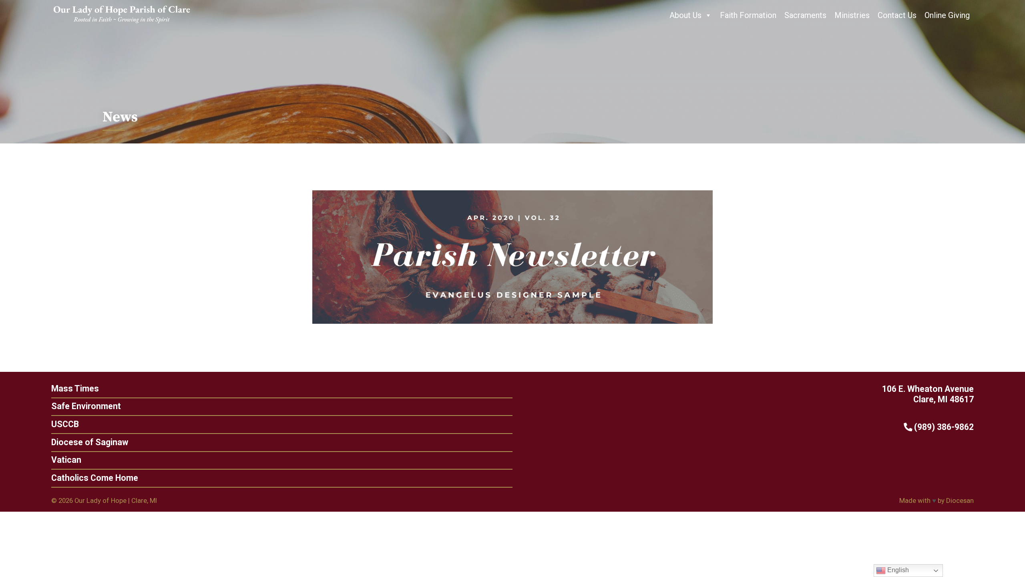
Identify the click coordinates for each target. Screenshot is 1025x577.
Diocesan (960, 500)
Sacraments (805, 15)
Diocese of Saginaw (89, 442)
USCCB (65, 424)
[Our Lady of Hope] (121, 24)
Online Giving (947, 15)
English (897, 570)
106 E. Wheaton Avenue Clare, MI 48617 (928, 394)
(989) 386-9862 (943, 427)
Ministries (852, 15)
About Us (685, 15)
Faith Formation (748, 15)
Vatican (66, 459)
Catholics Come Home (94, 477)
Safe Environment (86, 406)
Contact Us (897, 15)
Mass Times (75, 388)
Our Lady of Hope (100, 500)
